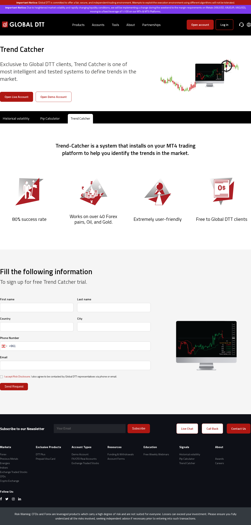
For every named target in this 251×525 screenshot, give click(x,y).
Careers (219, 463)
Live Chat (187, 428)
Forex (3, 454)
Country (5, 318)
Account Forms (116, 459)
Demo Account (80, 454)
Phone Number (9, 338)
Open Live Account (16, 97)
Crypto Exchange (9, 481)
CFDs (3, 476)
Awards (219, 459)
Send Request (14, 386)
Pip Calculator (50, 118)
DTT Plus (40, 454)
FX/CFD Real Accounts (84, 459)
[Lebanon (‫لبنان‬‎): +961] (4, 346)
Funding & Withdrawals (120, 454)
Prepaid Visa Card (45, 459)
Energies (5, 463)
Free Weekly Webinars (156, 454)
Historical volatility (16, 118)
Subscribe (138, 428)
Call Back (212, 428)
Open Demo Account (53, 97)
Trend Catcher (80, 118)
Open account (200, 24)
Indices (4, 468)
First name (7, 299)
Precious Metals (9, 459)
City (79, 318)
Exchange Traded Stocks (13, 472)
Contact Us (238, 428)
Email (3, 357)
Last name (84, 299)
